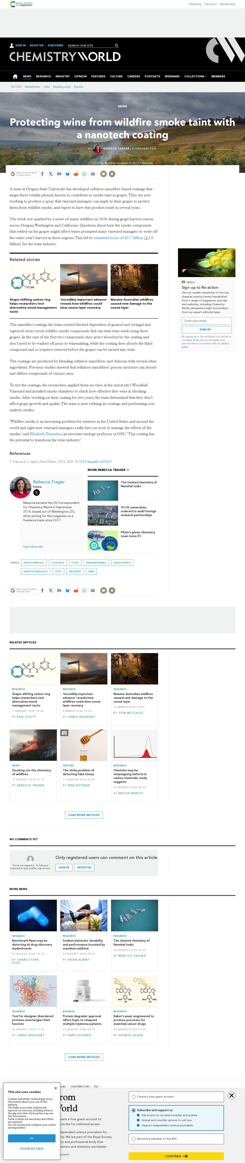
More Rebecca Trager (106, 470)
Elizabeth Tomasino (45, 434)
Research (18, 689)
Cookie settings (32, 1148)
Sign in (64, 867)
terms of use (192, 339)
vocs (58, 571)
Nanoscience (122, 562)
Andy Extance (79, 1035)
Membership (227, 4)
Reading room (62, 86)
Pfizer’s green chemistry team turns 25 (138, 534)
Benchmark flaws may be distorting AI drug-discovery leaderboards (32, 944)
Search (116, 45)
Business (69, 1011)
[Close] (55, 1088)
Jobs (47, 86)
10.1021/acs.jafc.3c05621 (93, 461)
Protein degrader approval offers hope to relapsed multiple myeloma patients (82, 1020)
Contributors (80, 1086)
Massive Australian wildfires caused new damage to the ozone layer (132, 303)
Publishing (195, 4)
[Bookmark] (112, 173)
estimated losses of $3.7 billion (118, 238)
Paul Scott (26, 717)
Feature (68, 765)
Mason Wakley (130, 793)
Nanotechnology (36, 571)
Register (37, 45)
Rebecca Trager (116, 148)
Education (210, 4)
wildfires (75, 571)
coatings (57, 562)
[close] (158, 164)
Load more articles (84, 815)
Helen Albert (79, 959)
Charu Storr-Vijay (26, 961)
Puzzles (78, 86)
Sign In (20, 45)
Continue (173, 1156)
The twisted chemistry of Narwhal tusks (139, 484)
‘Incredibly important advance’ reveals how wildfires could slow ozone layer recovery (83, 303)
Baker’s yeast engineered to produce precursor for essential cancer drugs (134, 1020)
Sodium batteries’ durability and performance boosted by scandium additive (84, 944)
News (122, 106)
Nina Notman (79, 785)
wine (91, 571)
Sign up (205, 329)
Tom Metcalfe (130, 712)
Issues (62, 1086)
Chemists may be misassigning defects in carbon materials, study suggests (130, 776)
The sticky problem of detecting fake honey (78, 772)
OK (32, 1138)
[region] (31, 1121)
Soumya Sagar (130, 1035)
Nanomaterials (96, 562)
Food (75, 562)
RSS (96, 1086)
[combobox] (92, 45)
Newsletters (32, 86)
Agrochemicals (34, 562)
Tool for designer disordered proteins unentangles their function (32, 1020)
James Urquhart (82, 717)
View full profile (33, 546)
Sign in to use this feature (139, 164)
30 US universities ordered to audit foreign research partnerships (138, 511)
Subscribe (55, 45)
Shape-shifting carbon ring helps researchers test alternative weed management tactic (33, 305)
